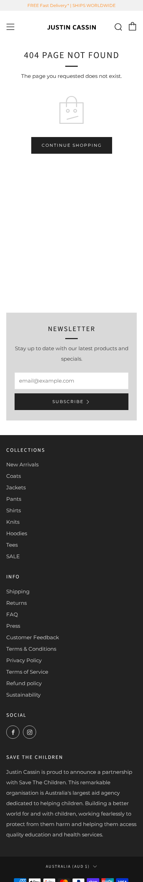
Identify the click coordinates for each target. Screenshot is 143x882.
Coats (13, 476)
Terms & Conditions (31, 649)
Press (13, 626)
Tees (12, 545)
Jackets (16, 487)
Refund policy (24, 683)
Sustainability (23, 694)
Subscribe (68, 401)
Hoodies (16, 533)
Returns (16, 603)
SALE (13, 556)
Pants (13, 499)
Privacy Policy (24, 660)
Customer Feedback (32, 637)
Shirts (13, 510)
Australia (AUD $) (68, 866)
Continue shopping (72, 145)
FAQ (12, 614)
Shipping (18, 591)
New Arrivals (22, 464)
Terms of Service (27, 671)
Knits (12, 522)
